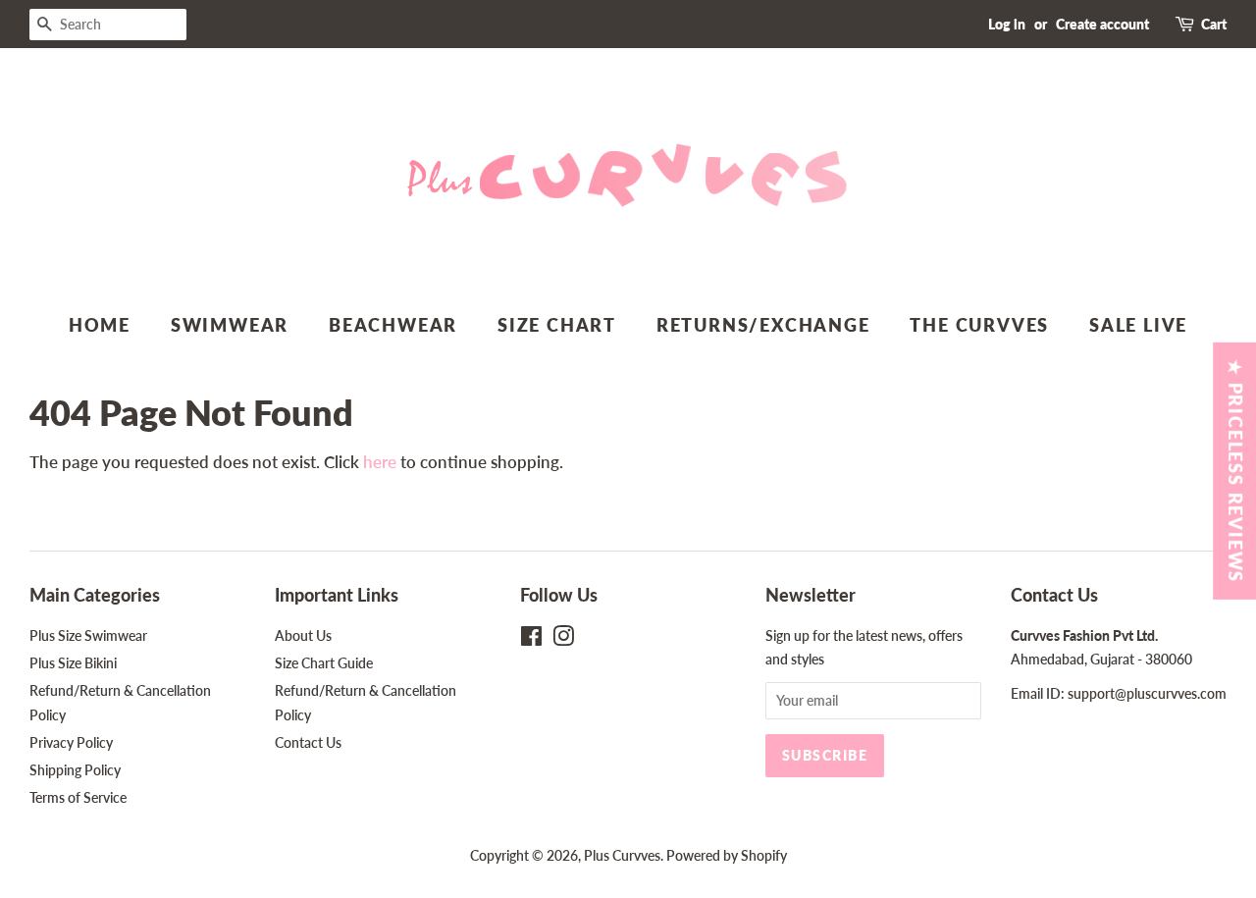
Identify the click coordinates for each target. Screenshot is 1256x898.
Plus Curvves (622, 855)
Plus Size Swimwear (88, 635)
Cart (1214, 24)
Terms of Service (78, 797)
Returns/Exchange (763, 325)
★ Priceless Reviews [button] (1235, 470)
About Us (303, 635)
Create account (1102, 24)
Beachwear (393, 325)
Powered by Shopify (726, 855)
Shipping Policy (75, 770)
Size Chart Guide (324, 663)
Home (100, 325)
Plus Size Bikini (73, 663)
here (379, 461)
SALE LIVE (1138, 325)
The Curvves (979, 325)
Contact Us (308, 742)
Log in (1006, 24)
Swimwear (229, 325)
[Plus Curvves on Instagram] (563, 639)
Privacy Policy (71, 742)
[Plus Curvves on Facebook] (531, 639)
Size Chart (556, 325)
